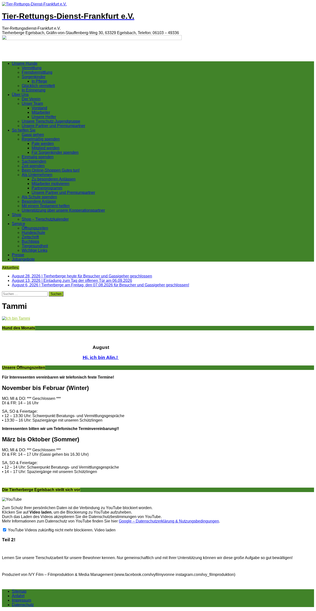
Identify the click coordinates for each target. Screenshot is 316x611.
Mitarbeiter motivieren (50, 183)
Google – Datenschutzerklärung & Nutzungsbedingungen (169, 521)
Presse (18, 255)
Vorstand (39, 108)
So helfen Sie (24, 130)
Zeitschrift (30, 237)
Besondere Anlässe (39, 201)
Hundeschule (33, 232)
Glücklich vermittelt (38, 86)
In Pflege (39, 81)
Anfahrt (18, 596)
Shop (16, 215)
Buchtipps (30, 241)
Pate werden (43, 143)
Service (18, 224)
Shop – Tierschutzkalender (45, 219)
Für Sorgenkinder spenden (55, 152)
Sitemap (19, 591)
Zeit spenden (33, 166)
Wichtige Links (34, 250)
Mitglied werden (45, 148)
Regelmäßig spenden (41, 139)
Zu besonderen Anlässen (54, 179)
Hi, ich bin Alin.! (101, 357)
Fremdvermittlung (37, 72)
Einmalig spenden (38, 157)
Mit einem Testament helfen (46, 206)
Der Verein (31, 99)
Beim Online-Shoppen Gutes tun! (50, 170)
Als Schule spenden (39, 197)
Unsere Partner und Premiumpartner (53, 126)
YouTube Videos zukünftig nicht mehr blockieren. (50, 530)
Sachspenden (34, 161)
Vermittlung (31, 68)
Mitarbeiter (41, 112)
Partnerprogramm (47, 188)
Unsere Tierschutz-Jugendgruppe (51, 121)
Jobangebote (23, 259)
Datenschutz (23, 605)
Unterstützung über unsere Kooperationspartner (63, 210)
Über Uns (20, 94)
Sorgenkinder (33, 77)
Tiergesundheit (35, 246)
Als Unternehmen (37, 175)
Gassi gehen (33, 135)
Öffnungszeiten (35, 228)
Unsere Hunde (25, 63)
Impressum (21, 600)
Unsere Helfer (44, 117)
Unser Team (32, 103)
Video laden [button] (105, 530)
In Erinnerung (33, 90)
